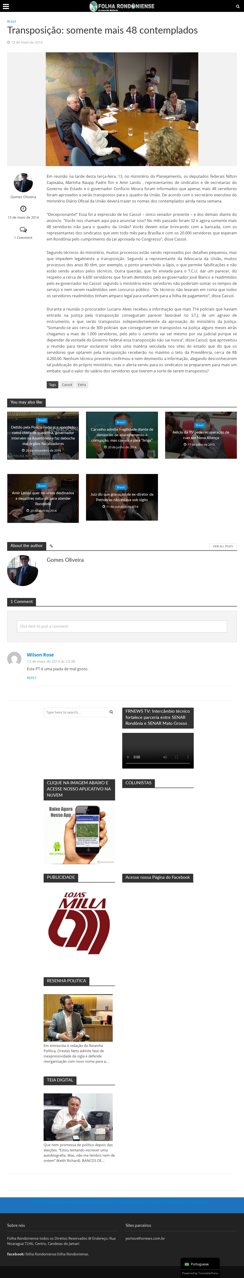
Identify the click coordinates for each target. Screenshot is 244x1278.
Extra (82, 384)
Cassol (67, 384)
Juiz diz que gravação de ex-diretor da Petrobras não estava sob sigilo (122, 497)
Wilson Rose (40, 655)
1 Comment (23, 237)
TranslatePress (208, 1273)
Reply (31, 678)
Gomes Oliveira (23, 197)
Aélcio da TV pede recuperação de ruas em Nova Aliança (201, 435)
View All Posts (223, 546)
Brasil (11, 21)
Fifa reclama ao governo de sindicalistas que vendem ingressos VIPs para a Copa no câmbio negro (122, 1201)
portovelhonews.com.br (145, 1238)
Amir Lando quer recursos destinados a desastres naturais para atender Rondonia (43, 498)
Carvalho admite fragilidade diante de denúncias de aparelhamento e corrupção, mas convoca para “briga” (122, 435)
